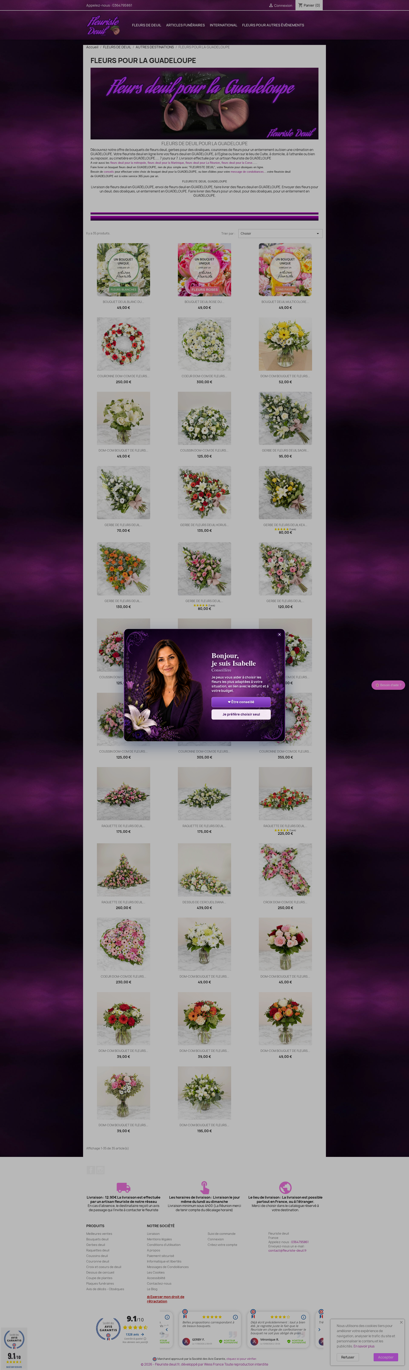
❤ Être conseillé (241, 702)
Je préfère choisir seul (241, 714)
